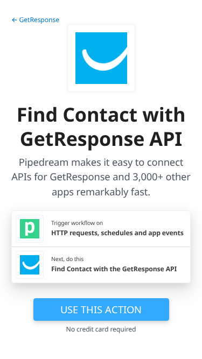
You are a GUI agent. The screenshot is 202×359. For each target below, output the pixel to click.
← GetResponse (35, 19)
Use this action (101, 309)
